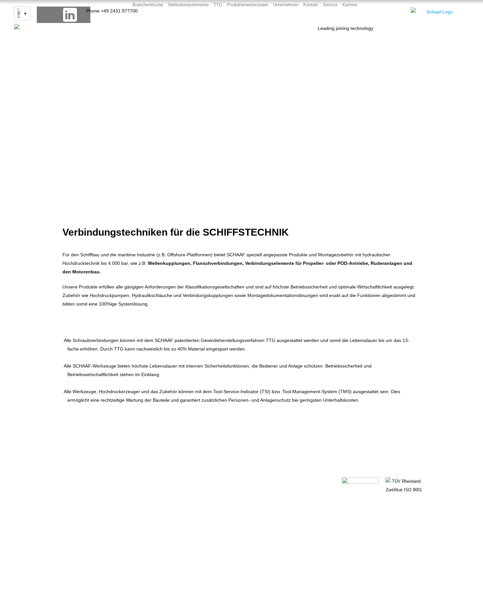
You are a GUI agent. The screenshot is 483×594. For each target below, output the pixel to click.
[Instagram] (82, 15)
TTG (218, 4)
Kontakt (310, 4)
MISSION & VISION (264, 508)
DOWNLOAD (257, 523)
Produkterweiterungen (247, 4)
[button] (69, 244)
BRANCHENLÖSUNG (265, 478)
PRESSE (160, 508)
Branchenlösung (147, 4)
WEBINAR (161, 493)
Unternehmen (285, 4)
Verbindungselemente (188, 4)
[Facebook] (45, 15)
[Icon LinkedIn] (70, 15)
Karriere (349, 4)
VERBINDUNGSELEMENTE (272, 493)
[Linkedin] (364, 506)
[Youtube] (57, 15)
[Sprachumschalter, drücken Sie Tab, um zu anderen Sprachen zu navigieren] (22, 13)
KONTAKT (161, 478)
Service (330, 4)
